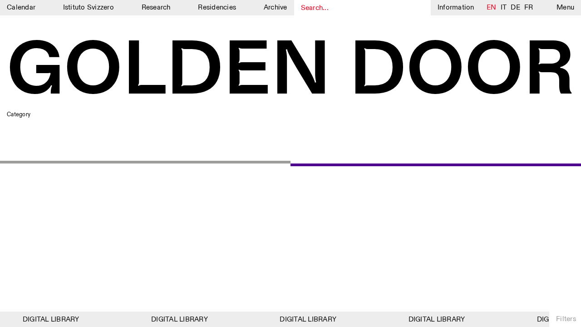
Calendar (21, 7)
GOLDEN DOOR (290, 71)
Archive (275, 7)
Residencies (217, 7)
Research (156, 7)
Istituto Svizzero (88, 7)
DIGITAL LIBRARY (49, 319)
